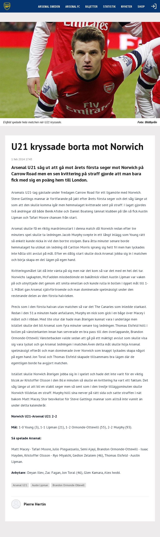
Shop (141, 6)
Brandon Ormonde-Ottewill (68, 485)
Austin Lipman (40, 485)
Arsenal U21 (20, 485)
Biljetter (91, 6)
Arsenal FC (72, 6)
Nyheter (126, 6)
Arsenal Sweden (49, 6)
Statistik (109, 6)
